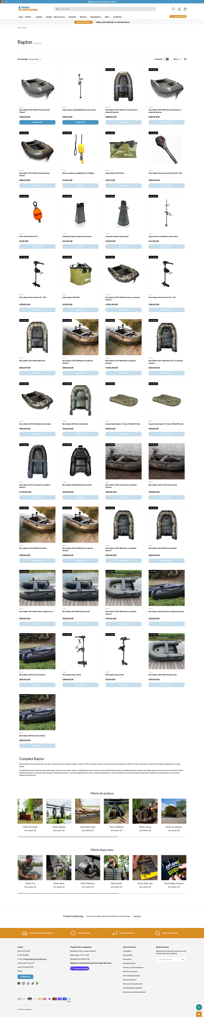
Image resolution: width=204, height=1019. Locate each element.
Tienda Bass (127, 951)
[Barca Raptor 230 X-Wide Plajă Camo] (37, 337)
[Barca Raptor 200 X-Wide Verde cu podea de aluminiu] (124, 588)
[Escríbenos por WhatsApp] (199, 1007)
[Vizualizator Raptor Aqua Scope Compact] (80, 213)
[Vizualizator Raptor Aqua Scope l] (124, 213)
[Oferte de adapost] (173, 811)
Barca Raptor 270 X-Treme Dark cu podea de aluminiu (34, 486)
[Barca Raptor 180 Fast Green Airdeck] (37, 712)
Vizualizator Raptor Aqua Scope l (117, 236)
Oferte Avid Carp (145, 883)
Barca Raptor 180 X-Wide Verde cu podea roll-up (36, 611)
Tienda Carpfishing (26, 1009)
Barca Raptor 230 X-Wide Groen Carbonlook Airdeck (34, 111)
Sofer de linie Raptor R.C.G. (28, 236)
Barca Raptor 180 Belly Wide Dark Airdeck (77, 485)
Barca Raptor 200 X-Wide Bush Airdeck (33, 548)
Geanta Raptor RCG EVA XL (115, 173)
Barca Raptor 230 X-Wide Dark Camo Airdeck (35, 424)
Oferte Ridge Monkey (173, 883)
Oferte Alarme (59, 827)
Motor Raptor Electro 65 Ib (71, 675)
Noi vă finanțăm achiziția (131, 976)
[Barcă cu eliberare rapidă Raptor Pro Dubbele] (80, 150)
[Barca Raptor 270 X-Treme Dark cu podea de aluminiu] (37, 461)
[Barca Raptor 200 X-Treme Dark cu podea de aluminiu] (124, 461)
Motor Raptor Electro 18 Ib (115, 675)
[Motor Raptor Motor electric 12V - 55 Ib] (37, 274)
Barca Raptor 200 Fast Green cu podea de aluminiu (166, 611)
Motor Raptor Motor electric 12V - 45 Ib (162, 297)
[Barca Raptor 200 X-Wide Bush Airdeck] (37, 525)
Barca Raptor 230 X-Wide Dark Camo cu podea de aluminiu (166, 362)
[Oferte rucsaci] (145, 811)
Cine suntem (127, 959)
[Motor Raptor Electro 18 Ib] (124, 651)
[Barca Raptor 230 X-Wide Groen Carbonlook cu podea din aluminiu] (167, 86)
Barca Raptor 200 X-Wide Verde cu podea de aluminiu (121, 612)
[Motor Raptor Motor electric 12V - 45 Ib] (167, 274)
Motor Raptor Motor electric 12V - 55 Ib (32, 297)
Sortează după (23, 59)
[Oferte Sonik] (116, 867)
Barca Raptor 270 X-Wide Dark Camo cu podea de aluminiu (123, 298)
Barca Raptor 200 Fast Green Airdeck (32, 675)
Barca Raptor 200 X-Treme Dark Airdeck (163, 485)
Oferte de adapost (174, 827)
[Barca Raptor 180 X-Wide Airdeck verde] (80, 588)
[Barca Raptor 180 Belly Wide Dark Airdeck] (80, 461)
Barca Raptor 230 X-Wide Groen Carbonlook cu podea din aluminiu (165, 111)
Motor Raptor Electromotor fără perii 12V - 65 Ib (165, 173)
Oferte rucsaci (145, 827)
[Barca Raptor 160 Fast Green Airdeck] (80, 400)
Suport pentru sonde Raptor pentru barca (163, 236)
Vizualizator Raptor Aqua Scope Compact (77, 236)
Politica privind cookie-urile (132, 984)
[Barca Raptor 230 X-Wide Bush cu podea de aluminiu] (80, 337)
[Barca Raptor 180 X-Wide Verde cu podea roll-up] (37, 588)
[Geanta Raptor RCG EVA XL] (124, 150)
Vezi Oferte (137, 916)
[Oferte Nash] (58, 867)
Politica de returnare (130, 971)
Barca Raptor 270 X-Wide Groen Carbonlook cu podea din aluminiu (122, 111)
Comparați (158, 59)
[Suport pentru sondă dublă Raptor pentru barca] (80, 86)
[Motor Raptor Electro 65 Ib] (80, 651)
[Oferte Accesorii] (30, 811)
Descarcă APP (128, 955)
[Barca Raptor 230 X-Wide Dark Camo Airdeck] (37, 400)
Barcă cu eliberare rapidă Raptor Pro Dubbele (78, 173)
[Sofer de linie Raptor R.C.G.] (37, 213)
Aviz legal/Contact (129, 963)
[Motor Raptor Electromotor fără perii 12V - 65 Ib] (167, 150)
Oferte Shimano (88, 883)
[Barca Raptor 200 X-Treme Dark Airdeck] (167, 461)
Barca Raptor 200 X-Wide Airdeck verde (163, 675)
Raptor (24, 27)
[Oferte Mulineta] (116, 811)
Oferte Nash (58, 883)
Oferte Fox (30, 883)
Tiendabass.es (25, 977)
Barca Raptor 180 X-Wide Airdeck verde (76, 611)
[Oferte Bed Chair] (87, 811)
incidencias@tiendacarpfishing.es (35, 959)
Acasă (19, 27)
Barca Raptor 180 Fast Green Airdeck (32, 736)
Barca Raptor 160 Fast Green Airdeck (75, 424)
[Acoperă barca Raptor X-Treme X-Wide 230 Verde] (124, 400)
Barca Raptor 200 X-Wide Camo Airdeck (163, 548)
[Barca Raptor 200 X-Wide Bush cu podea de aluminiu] (80, 525)
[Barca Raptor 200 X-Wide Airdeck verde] (167, 651)
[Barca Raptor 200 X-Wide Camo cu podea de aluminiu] (124, 525)
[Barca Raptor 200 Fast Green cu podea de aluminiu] (167, 588)
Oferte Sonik (116, 883)
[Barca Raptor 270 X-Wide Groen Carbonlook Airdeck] (37, 150)
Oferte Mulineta (116, 827)
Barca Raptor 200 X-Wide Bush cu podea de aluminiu (77, 549)
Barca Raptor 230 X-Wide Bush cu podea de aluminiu (77, 362)
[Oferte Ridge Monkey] (173, 867)
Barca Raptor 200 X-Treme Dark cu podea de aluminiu (121, 486)
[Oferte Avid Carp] (145, 867)
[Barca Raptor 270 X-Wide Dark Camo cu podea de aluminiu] (124, 274)
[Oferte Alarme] (58, 811)
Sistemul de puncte (129, 980)
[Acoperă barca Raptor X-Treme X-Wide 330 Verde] (167, 400)
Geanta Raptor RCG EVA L (71, 297)
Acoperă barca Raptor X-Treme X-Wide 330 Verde (166, 424)
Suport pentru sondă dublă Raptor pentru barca (79, 110)
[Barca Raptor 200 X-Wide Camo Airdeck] (167, 525)
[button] (185, 9)
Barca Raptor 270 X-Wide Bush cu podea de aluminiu (121, 362)
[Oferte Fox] (30, 867)
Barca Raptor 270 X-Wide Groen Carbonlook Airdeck (34, 174)
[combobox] (105, 9)
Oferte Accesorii (30, 827)
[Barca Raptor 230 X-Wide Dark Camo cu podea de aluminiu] (167, 337)
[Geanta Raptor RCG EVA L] (80, 274)
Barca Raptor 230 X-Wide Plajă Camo (32, 361)
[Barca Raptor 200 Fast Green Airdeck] (37, 651)
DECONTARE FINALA (83, 22)
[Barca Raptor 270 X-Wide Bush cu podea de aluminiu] (124, 337)
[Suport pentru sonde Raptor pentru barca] (167, 213)
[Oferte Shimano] (87, 867)
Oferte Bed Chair (87, 827)
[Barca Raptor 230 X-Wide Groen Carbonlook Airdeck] (37, 86)
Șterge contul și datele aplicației (134, 992)
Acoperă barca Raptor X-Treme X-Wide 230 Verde (123, 424)
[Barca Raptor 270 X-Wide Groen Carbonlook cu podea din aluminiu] (124, 86)
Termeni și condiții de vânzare (133, 967)
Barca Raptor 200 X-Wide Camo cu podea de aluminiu (121, 549)
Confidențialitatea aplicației (132, 988)
